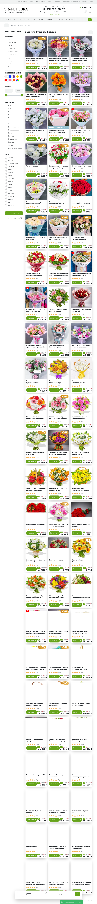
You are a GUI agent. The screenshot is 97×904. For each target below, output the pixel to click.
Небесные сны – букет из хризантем (35, 238)
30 (37, 636)
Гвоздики (11, 61)
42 (59, 636)
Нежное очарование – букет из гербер (57, 346)
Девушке (11, 160)
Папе (9, 202)
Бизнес (10, 145)
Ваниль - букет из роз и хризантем (57, 776)
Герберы (11, 64)
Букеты (18, 19)
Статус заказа (87, 2)
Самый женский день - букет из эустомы (80, 740)
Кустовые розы (13, 52)
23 (82, 816)
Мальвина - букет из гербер (33, 811)
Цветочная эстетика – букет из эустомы (34, 382)
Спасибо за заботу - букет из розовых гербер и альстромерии (58, 418)
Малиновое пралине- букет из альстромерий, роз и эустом (35, 346)
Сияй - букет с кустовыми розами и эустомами (81, 346)
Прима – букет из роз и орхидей (34, 740)
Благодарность (13, 121)
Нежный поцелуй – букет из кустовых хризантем (81, 95)
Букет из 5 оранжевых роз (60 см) (58, 95)
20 (37, 314)
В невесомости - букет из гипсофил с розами (35, 310)
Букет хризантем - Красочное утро (56, 382)
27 (82, 386)
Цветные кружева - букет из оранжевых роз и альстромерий (35, 597)
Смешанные (12, 43)
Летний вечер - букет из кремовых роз (81, 847)
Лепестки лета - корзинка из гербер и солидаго (36, 489)
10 (59, 386)
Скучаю (10, 133)
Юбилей (11, 136)
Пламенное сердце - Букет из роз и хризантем (81, 597)
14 (36, 565)
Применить (13, 213)
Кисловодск (86, 7)
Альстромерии (13, 49)
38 (59, 565)
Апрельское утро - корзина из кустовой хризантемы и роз (56, 203)
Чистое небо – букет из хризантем (35, 453)
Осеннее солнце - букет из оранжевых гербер (58, 811)
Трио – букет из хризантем (32, 167)
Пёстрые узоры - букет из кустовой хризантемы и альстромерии (58, 597)
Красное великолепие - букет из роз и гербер (58, 740)
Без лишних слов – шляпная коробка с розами (79, 239)
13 (59, 135)
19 (59, 457)
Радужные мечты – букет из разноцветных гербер (35, 632)
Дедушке (11, 205)
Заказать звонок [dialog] (54, 14)
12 (36, 135)
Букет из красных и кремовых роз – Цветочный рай (56, 561)
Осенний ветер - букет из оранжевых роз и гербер (81, 883)
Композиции (40, 19)
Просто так (12, 112)
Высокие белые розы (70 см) (35, 776)
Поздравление (13, 139)
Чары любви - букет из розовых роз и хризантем (35, 883)
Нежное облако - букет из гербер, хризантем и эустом (36, 203)
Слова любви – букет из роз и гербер (58, 704)
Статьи (70, 19)
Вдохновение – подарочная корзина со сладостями (80, 669)
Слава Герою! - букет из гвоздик (81, 525)
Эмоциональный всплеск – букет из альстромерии (58, 59)
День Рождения (13, 127)
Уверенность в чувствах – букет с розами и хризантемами (36, 96)
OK (77, 894)
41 (59, 672)
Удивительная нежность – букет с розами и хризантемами (59, 239)
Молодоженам (13, 163)
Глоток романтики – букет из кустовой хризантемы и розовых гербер (58, 669)
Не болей (11, 106)
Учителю (11, 172)
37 (36, 744)
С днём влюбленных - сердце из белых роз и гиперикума (80, 633)
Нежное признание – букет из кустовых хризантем (79, 382)
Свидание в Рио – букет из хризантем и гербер (58, 453)
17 (82, 135)
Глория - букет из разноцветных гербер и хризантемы (35, 418)
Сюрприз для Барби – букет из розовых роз (57, 131)
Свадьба (11, 142)
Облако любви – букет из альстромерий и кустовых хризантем (58, 167)
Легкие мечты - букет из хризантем (35, 131)
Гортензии (11, 58)
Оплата (57, 2)
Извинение (11, 118)
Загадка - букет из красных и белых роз (34, 274)
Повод (51, 19)
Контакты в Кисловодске (25, 2)
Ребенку (11, 175)
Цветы (28, 19)
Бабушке (11, 169)
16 (59, 708)
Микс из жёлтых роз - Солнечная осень (79, 561)
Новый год (11, 115)
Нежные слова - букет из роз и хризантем (81, 131)
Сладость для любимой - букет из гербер (58, 310)
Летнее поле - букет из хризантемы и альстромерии (80, 454)
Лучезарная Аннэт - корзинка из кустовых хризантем (80, 490)
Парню (10, 199)
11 (59, 171)
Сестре (10, 157)
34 (82, 314)
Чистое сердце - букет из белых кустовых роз (58, 883)
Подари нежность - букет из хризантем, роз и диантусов (81, 167)
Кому (61, 19)
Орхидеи (11, 46)
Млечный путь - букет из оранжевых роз (58, 489)
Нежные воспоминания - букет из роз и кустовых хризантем (81, 776)
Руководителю (13, 166)
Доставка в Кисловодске (71, 2)
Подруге (11, 193)
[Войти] (90, 12)
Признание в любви (15, 148)
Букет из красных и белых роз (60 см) (81, 310)
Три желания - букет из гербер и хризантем (57, 847)
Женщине (11, 181)
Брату (10, 187)
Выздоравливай (13, 124)
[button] (71, 902)
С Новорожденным (14, 130)
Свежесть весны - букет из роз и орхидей (81, 704)
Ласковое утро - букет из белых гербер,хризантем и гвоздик (35, 561)
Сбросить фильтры (13, 218)
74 (82, 207)
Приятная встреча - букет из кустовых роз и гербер (59, 274)
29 (36, 457)
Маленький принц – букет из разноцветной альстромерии (58, 633)
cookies (29, 893)
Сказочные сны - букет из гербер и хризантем (58, 525)
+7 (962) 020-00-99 (54, 9)
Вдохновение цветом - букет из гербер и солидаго (80, 418)
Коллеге (11, 196)
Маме (10, 190)
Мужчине (11, 178)
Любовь (10, 109)
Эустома (11, 67)
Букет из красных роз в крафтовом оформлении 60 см (81, 203)
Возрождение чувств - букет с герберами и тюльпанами (80, 60)
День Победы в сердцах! (35, 524)
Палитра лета (31, 846)
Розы (9, 19)
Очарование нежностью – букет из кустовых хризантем (81, 275)
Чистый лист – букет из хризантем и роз (34, 59)
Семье (10, 184)
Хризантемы (12, 55)
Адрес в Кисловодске (44, 2)
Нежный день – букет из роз (81, 811)
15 (59, 744)
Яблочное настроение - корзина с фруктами (35, 704)
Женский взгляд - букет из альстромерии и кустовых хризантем (36, 669)
